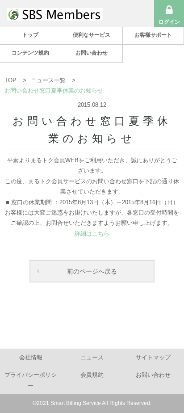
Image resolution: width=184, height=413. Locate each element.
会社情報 (30, 357)
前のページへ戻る (92, 271)
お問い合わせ (91, 53)
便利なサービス (91, 35)
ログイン (169, 22)
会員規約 (92, 374)
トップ (30, 35)
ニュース (92, 357)
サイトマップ (153, 357)
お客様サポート (153, 35)
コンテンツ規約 (30, 53)
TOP (11, 80)
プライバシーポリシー (30, 379)
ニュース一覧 (49, 80)
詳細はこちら (92, 233)
